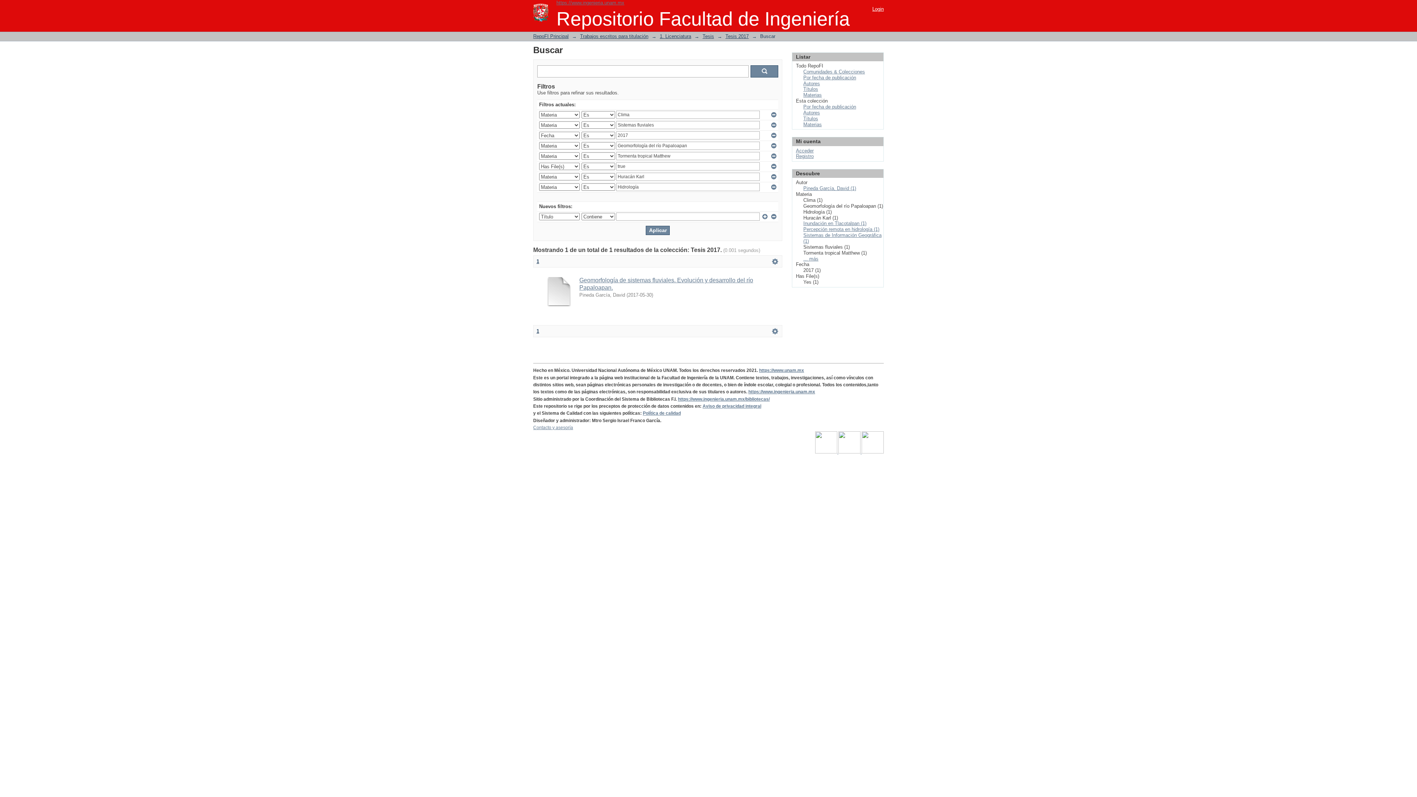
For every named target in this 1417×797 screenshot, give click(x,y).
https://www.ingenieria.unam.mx (590, 3)
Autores (811, 83)
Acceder (805, 150)
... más (810, 259)
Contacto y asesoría (553, 427)
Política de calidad (662, 413)
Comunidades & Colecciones (834, 72)
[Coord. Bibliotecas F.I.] (873, 452)
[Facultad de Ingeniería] (850, 452)
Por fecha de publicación (829, 77)
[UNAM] (826, 452)
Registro (805, 156)
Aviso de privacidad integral (732, 406)
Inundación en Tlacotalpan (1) (834, 223)
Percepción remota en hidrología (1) (841, 229)
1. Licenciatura (675, 36)
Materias (812, 95)
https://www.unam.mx (781, 370)
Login (878, 9)
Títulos (810, 89)
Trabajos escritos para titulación (614, 36)
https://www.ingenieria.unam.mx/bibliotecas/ (724, 399)
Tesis (708, 36)
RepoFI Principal (551, 36)
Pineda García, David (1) (829, 188)
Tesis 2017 (737, 36)
